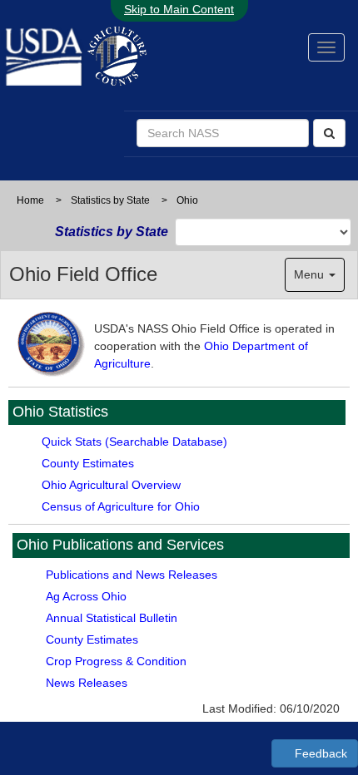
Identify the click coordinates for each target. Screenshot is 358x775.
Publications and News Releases (131, 574)
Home (30, 200)
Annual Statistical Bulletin (111, 617)
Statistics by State (110, 200)
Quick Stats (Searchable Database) (134, 441)
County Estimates (88, 463)
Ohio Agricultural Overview (111, 484)
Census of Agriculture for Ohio (121, 506)
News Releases (86, 682)
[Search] (329, 133)
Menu (310, 274)
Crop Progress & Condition (116, 661)
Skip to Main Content (179, 9)
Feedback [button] (319, 753)
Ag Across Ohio (86, 596)
